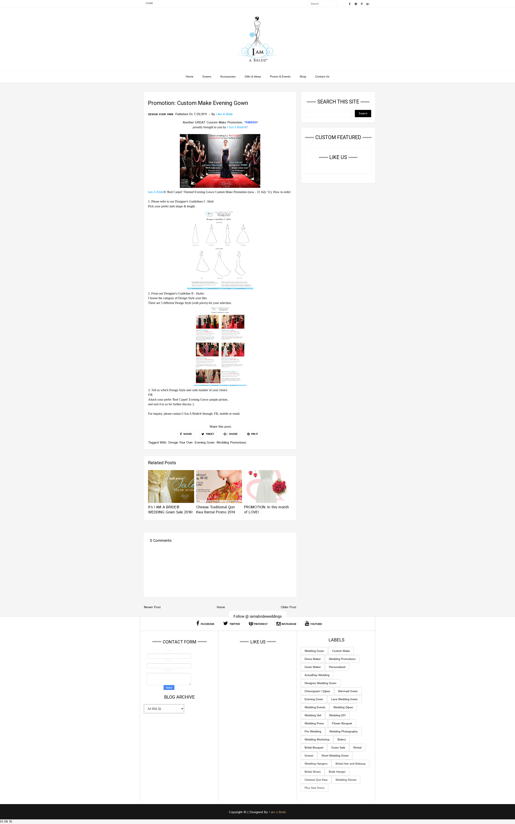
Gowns (206, 76)
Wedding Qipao (343, 707)
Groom (309, 755)
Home (149, 3)
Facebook (207, 624)
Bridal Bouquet (314, 747)
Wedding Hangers (316, 763)
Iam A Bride (156, 192)
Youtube (316, 624)
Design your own (160, 114)
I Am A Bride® (236, 127)
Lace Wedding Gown (344, 699)
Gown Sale (338, 747)
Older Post (288, 607)
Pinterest (261, 624)
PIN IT (254, 434)
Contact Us (322, 76)
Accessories (228, 76)
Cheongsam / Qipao (317, 691)
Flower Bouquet (342, 723)
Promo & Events (280, 76)
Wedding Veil (313, 715)
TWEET (209, 434)
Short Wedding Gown (335, 755)
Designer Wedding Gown (320, 683)
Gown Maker (313, 667)
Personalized (337, 667)
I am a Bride (277, 812)
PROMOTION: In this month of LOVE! (266, 510)
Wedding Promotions (231, 442)
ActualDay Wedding (317, 675)
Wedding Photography (343, 731)
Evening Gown (204, 442)
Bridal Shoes (313, 771)
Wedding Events (315, 707)
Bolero (342, 739)
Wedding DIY (337, 715)
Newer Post (152, 607)
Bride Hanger (337, 771)
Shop (303, 76)
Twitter (234, 624)
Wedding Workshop (317, 739)
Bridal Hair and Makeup (351, 763)
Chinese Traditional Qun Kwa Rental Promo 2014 (215, 510)
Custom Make (341, 650)
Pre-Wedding (313, 731)
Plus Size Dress (314, 787)
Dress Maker (313, 659)
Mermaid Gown (348, 691)
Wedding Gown (314, 650)
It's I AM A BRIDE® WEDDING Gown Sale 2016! (170, 510)
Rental (357, 747)
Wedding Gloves (346, 779)
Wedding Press (314, 723)
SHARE (187, 434)
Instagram (289, 624)
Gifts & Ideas (253, 76)
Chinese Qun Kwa (316, 779)
